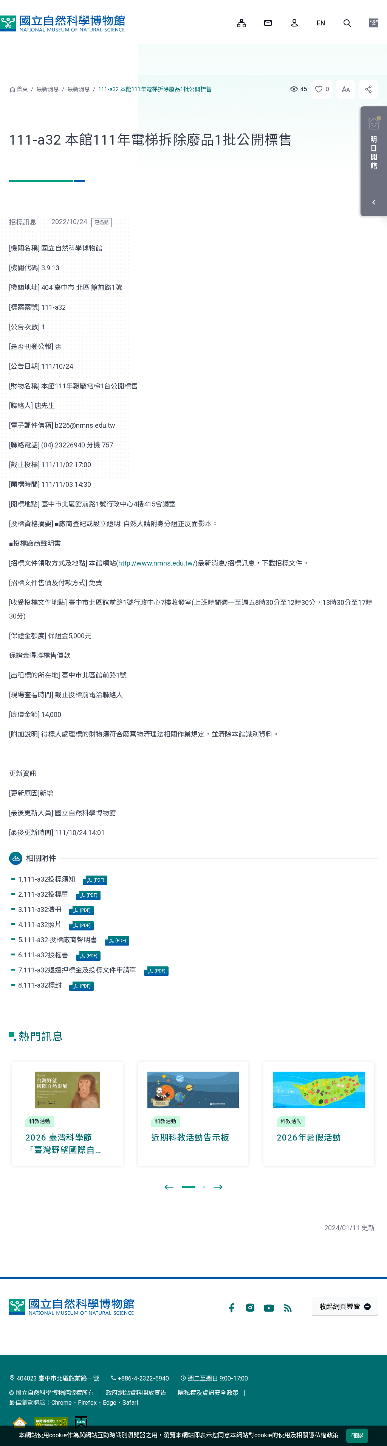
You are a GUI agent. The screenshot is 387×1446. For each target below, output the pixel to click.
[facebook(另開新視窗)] (231, 1306)
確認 (357, 1435)
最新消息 (47, 89)
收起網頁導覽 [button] (339, 1306)
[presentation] (168, 1187)
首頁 (22, 89)
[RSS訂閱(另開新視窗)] (288, 1306)
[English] (320, 23)
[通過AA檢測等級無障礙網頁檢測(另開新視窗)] (51, 1422)
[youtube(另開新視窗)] (269, 1306)
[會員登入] (294, 23)
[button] (347, 23)
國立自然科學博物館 (62, 23)
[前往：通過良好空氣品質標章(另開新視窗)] (19, 1422)
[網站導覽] (241, 23)
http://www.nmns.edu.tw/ (156, 563)
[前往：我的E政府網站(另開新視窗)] (81, 1422)
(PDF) (98, 880)
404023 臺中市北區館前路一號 (57, 1378)
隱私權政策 (323, 1435)
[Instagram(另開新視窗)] (250, 1306)
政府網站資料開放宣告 (136, 1392)
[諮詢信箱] (268, 23)
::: (226, 23)
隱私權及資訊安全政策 (208, 1392)
